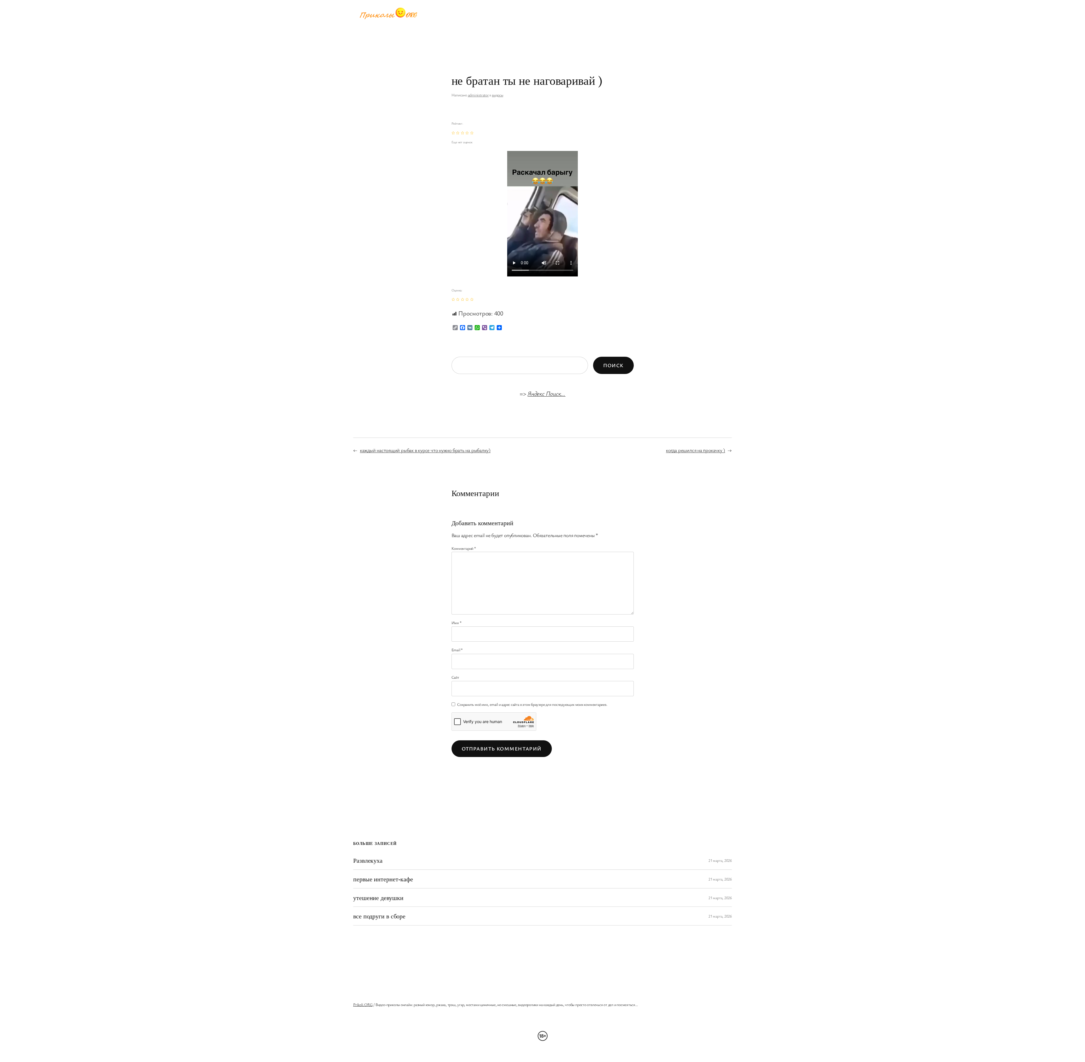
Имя (457, 622)
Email (457, 649)
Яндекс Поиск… (546, 393)
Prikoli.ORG (363, 1004)
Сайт (455, 677)
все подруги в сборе (379, 916)
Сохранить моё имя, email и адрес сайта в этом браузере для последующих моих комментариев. (532, 704)
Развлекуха (368, 860)
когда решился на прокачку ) (695, 450)
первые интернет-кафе (383, 879)
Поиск (613, 365)
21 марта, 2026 (720, 860)
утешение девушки (378, 897)
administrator (478, 95)
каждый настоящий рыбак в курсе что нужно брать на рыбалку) (425, 450)
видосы (497, 95)
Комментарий (464, 548)
